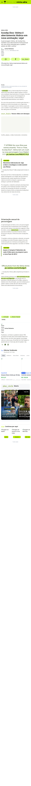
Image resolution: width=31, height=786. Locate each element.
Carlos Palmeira (9, 49)
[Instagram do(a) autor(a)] (8, 344)
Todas (3, 355)
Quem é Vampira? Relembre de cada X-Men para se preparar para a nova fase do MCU (15, 252)
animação (5, 90)
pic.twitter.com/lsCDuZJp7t (15, 268)
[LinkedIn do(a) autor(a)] (5, 344)
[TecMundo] (5, 2)
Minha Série (4, 30)
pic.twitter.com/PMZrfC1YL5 (17, 154)
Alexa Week (16, 355)
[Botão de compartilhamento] (5, 59)
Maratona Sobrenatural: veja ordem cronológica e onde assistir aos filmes (15, 165)
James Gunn (14, 230)
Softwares (9, 355)
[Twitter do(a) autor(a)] (2, 344)
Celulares (22, 355)
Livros (28, 355)
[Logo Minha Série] (21, 2)
